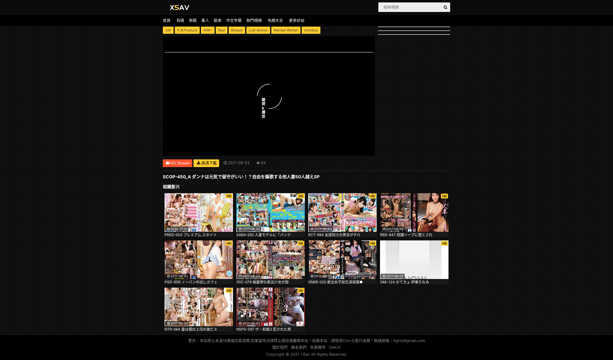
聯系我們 (298, 347)
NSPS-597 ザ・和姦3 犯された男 (263, 329)
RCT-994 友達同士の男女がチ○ (334, 235)
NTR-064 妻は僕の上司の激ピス (191, 329)
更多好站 (296, 20)
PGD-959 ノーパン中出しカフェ (191, 282)
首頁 (166, 20)
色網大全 (275, 20)
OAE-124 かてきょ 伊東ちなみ (404, 282)
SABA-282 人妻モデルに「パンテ (263, 235)
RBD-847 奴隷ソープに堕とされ (406, 235)
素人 (205, 20)
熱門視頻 (254, 20)
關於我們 (280, 347)
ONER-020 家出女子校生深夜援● (335, 282)
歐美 (217, 20)
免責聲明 (317, 347)
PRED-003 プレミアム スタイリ (190, 235)
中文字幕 (234, 20)
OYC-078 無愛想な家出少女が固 (262, 282)
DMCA (335, 347)
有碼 (180, 20)
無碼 (193, 20)
